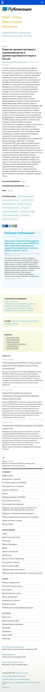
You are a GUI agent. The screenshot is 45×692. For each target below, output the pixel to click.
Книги (6, 17)
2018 (13, 324)
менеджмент (8, 310)
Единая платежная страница (12, 520)
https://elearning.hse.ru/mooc (12, 662)
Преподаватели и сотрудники (13, 486)
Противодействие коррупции (12, 504)
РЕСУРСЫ (6, 613)
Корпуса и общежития (10, 490)
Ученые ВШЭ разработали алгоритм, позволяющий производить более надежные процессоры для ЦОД (20, 396)
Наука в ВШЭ (28, 36)
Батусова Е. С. (8, 253)
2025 (20, 321)
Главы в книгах (12, 22)
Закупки (5, 493)
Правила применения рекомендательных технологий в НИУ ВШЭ (21, 683)
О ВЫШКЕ (6, 472)
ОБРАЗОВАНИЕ (8, 530)
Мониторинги (7, 590)
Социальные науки (12, 346)
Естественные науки (13, 340)
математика (29, 308)
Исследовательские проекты (12, 586)
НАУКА (5, 579)
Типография (6, 628)
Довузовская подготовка (11, 537)
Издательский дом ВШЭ (10, 621)
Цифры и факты (7, 475)
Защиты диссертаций (9, 597)
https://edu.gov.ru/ (9, 655)
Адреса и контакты (22, 673)
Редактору (40, 690)
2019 (9, 324)
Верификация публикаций (9, 33)
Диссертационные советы (11, 593)
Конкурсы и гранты (9, 604)
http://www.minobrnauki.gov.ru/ (13, 647)
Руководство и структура (11, 479)
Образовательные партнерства (13, 569)
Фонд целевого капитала (11, 501)
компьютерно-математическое (14, 308)
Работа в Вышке (7, 524)
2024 (24, 321)
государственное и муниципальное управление (20, 304)
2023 (28, 321)
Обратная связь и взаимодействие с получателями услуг (22, 573)
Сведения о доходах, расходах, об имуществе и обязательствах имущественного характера (19, 509)
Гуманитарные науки (12, 337)
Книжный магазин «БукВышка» (12, 624)
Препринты (9, 26)
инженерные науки (24, 306)
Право (23, 181)
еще (17, 324)
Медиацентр (6, 631)
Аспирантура (6, 555)
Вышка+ (5, 548)
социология (22, 310)
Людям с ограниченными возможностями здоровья (20, 517)
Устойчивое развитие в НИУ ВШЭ (14, 483)
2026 (17, 321)
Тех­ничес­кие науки (12, 348)
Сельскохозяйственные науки (16, 344)
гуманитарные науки (10, 306)
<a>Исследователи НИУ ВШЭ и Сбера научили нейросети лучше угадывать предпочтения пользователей (21, 365)
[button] (5, 236)
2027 (13, 321)
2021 (35, 321)
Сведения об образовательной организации (18, 513)
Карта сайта (6, 687)
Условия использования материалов (13, 676)
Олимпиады (6, 541)
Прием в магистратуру (10, 551)
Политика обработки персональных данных (16, 679)
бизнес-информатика (11, 301)
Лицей (4, 533)
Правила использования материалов (12, 36)
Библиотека (6, 617)
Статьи (17, 17)
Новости (6, 356)
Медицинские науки (12, 342)
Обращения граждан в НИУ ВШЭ (13, 497)
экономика (29, 310)
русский (10, 191)
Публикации (19, 9)
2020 (6, 324)
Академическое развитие (11, 600)
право (15, 310)
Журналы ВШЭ (7, 635)
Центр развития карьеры (11, 562)
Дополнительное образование (13, 559)
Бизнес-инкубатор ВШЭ (10, 566)
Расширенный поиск (25, 33)
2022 (32, 321)
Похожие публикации (19, 233)
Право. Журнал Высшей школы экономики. (15, 62)
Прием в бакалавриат (9, 544)
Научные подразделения (11, 582)
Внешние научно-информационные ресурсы (17, 608)
